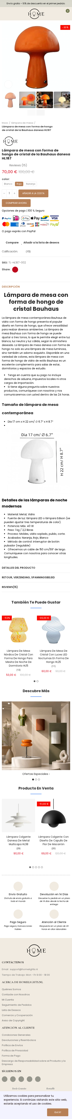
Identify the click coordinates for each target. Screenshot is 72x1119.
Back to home (63, 126)
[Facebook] (4, 1079)
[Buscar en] (14, 14)
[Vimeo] (38, 1079)
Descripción (11, 287)
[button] (5, 56)
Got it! (57, 1112)
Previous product (58, 126)
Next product (67, 126)
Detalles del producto (18, 568)
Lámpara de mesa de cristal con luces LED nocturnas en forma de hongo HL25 (53, 656)
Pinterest (15, 270)
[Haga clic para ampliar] (8, 84)
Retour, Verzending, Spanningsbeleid (28, 577)
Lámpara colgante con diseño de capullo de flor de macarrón (53, 840)
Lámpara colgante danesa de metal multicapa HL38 (18, 840)
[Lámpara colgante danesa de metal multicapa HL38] (18, 815)
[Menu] (5, 14)
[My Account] (57, 14)
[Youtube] (29, 1079)
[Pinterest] (21, 1079)
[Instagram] (13, 1079)
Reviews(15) (10, 587)
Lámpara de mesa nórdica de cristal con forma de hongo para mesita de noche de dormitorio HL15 (18, 658)
